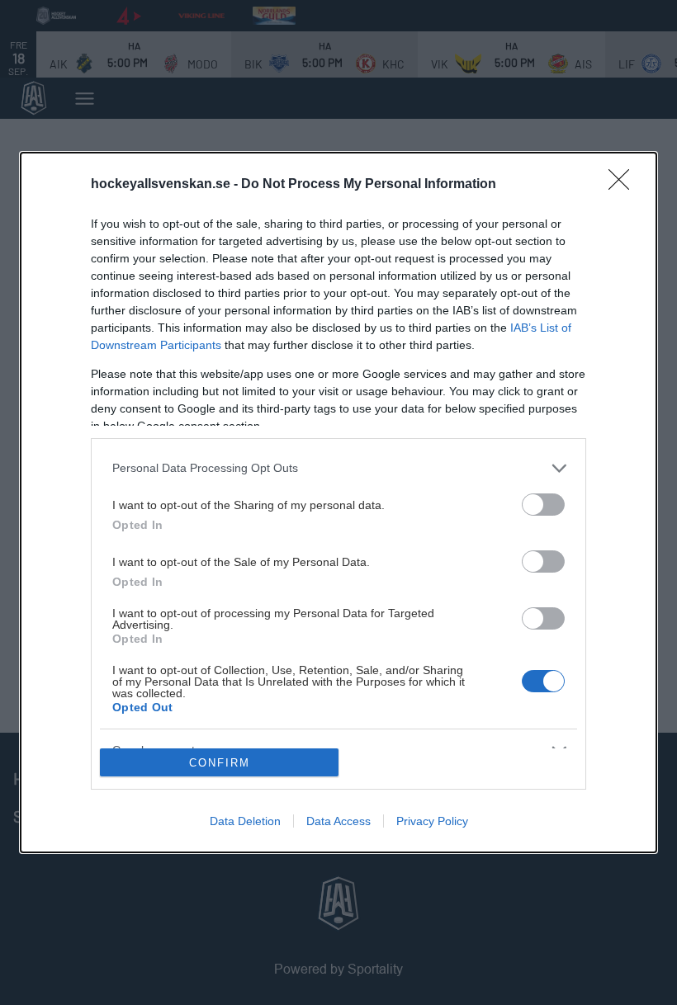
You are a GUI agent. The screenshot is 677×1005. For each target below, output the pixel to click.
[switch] (543, 504)
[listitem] (338, 468)
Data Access (338, 821)
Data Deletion (245, 821)
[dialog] (338, 502)
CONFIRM (219, 763)
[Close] (624, 185)
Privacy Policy (432, 821)
